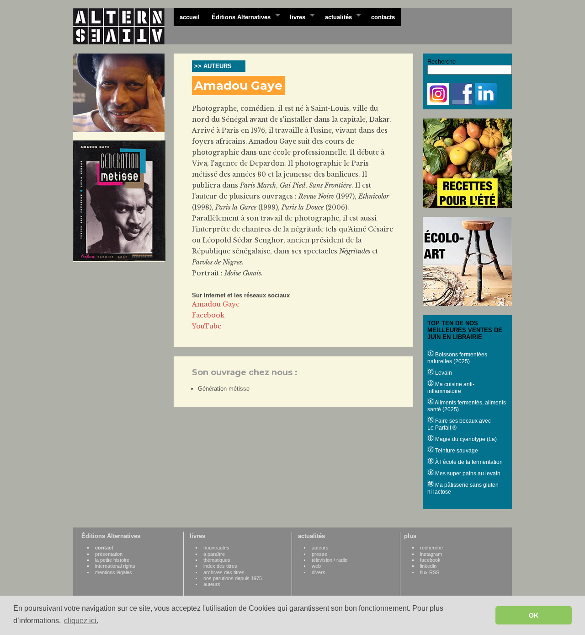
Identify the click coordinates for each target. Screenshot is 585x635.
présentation (108, 554)
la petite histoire (112, 560)
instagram (431, 554)
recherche (431, 547)
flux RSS (429, 572)
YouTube (206, 326)
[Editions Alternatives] (123, 26)
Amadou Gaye (215, 304)
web (316, 566)
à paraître (214, 554)
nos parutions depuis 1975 (232, 578)
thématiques (216, 560)
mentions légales (113, 572)
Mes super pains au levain (467, 473)
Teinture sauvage (456, 450)
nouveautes (216, 547)
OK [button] (533, 615)
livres (294, 16)
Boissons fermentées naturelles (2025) (457, 358)
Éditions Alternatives (238, 16)
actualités (335, 16)
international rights (115, 566)
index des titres (220, 566)
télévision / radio (329, 560)
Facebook (208, 315)
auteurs (211, 584)
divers (318, 572)
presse (319, 554)
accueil (190, 17)
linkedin (428, 566)
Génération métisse (224, 388)
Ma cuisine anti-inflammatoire (450, 387)
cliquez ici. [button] (81, 620)
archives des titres (224, 572)
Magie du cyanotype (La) (465, 439)
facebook (430, 560)
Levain (443, 373)
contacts (383, 17)
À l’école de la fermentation (468, 462)
